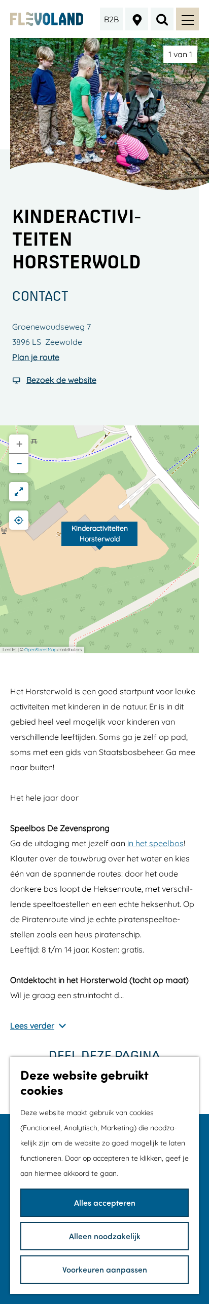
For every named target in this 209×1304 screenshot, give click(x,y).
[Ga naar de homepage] (46, 18)
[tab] (180, 54)
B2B (111, 19)
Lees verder (32, 1025)
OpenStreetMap (40, 649)
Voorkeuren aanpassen (104, 1269)
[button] (99, 539)
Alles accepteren (104, 1202)
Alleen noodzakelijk (105, 1236)
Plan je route (35, 357)
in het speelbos (155, 843)
